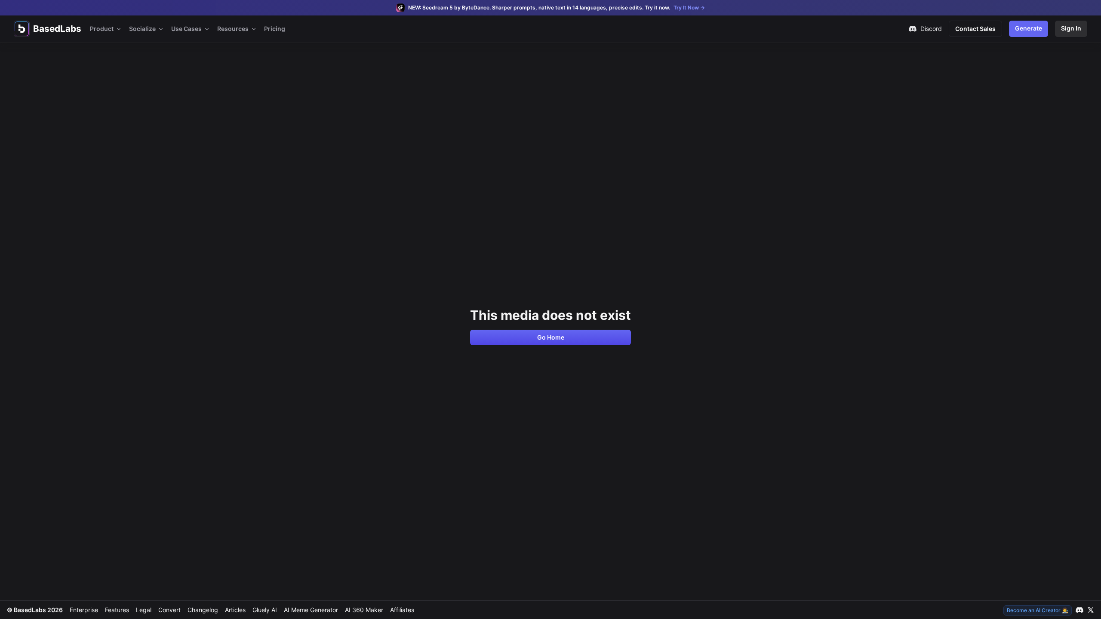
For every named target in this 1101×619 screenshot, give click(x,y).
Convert (169, 609)
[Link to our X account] (1090, 610)
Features (117, 609)
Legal (143, 609)
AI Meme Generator (311, 609)
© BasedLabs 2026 (35, 609)
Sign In (1071, 28)
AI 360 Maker (364, 609)
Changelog (203, 609)
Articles (235, 609)
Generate (1028, 28)
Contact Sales (975, 28)
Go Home (550, 337)
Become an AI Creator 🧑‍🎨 (1037, 610)
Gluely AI (264, 609)
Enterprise (84, 609)
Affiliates (402, 609)
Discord (931, 28)
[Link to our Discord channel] (1079, 610)
